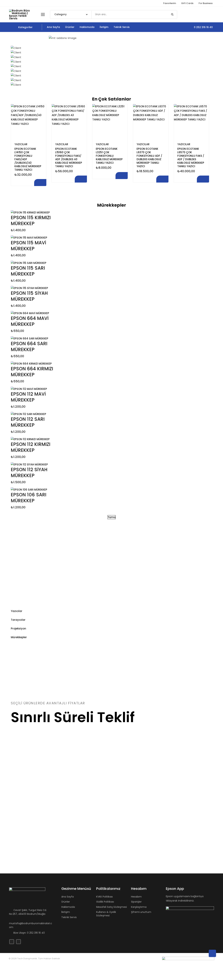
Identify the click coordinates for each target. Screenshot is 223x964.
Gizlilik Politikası (105, 901)
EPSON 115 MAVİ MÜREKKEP (28, 246)
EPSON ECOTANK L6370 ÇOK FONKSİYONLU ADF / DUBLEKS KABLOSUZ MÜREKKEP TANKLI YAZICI (149, 157)
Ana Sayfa (67, 896)
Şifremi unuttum (141, 912)
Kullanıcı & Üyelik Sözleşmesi (106, 913)
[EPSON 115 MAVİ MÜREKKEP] (29, 237)
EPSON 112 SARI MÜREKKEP (28, 422)
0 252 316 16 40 (203, 27)
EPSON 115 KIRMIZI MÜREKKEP (31, 220)
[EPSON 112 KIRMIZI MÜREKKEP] (30, 439)
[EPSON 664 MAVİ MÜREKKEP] (30, 313)
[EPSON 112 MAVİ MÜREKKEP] (29, 388)
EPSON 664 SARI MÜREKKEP (29, 346)
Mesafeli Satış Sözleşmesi (111, 907)
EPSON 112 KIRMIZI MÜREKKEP (30, 447)
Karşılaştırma (40, 110)
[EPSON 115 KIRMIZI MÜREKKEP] (30, 212)
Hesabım (136, 896)
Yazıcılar (20, 144)
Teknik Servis (69, 917)
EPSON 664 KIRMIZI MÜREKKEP (32, 372)
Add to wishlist (40, 127)
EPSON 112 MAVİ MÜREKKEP (28, 397)
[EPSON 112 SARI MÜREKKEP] (28, 414)
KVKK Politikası (104, 896)
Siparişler (136, 901)
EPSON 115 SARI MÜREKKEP (28, 271)
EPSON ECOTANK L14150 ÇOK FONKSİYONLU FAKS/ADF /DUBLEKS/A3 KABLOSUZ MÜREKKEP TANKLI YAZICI (27, 159)
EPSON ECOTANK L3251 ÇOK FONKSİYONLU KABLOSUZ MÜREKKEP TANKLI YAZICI (109, 156)
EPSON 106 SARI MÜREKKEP (28, 498)
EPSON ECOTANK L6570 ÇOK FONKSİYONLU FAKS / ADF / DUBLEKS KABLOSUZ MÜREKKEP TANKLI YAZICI (190, 157)
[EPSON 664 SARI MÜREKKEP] (29, 338)
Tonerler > (164, 556)
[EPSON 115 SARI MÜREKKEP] (28, 262)
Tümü (112, 517)
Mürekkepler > (99, 560)
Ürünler (65, 901)
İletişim (65, 912)
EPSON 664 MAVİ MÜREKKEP (30, 321)
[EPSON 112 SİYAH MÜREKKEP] (29, 464)
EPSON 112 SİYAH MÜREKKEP (29, 472)
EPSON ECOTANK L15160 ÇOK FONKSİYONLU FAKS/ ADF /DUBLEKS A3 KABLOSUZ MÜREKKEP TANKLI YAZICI (68, 157)
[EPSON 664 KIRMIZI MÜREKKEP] (31, 363)
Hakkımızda (68, 907)
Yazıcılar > (28, 555)
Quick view (40, 119)
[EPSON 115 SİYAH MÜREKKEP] (29, 288)
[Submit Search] (172, 14)
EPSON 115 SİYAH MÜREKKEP (29, 296)
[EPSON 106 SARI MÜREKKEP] (29, 489)
